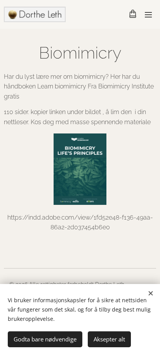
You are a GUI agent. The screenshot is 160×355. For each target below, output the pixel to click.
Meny (148, 14)
